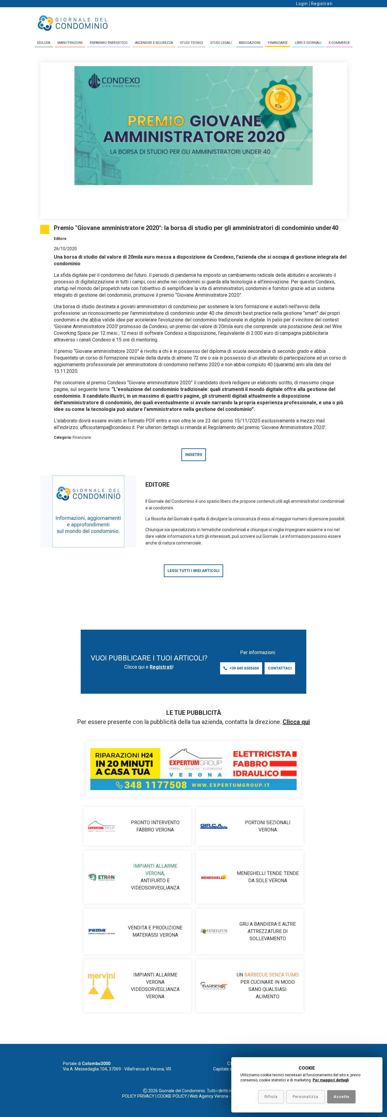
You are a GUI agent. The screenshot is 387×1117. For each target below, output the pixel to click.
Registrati (322, 3)
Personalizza (305, 1097)
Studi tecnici (191, 43)
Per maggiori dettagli (331, 1080)
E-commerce (339, 43)
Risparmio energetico (109, 43)
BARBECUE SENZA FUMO (271, 975)
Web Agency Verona (209, 1096)
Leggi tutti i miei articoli (193, 571)
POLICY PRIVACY (138, 1096)
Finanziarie (278, 43)
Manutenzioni (70, 43)
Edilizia (43, 43)
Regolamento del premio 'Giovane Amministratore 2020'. (267, 427)
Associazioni (249, 43)
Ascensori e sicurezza (154, 43)
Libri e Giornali (308, 43)
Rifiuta (271, 1097)
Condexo (325, 282)
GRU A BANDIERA (258, 924)
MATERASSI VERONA (155, 935)
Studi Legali (221, 43)
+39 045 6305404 (244, 668)
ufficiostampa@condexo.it (107, 427)
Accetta (341, 1097)
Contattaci (280, 668)
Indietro (193, 455)
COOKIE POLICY (172, 1096)
